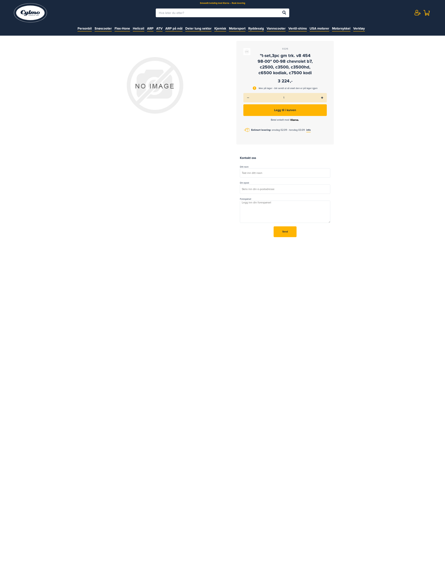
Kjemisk (220, 28)
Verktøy (359, 28)
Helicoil (138, 28)
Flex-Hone (122, 28)
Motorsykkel (341, 28)
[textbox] (222, 13)
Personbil (85, 28)
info (308, 129)
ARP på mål (174, 28)
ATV (159, 28)
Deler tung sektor (198, 28)
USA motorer (319, 28)
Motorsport (237, 28)
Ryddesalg (256, 28)
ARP (150, 28)
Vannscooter (276, 28)
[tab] (248, 158)
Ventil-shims (297, 28)
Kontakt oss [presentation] (248, 158)
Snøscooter (103, 28)
